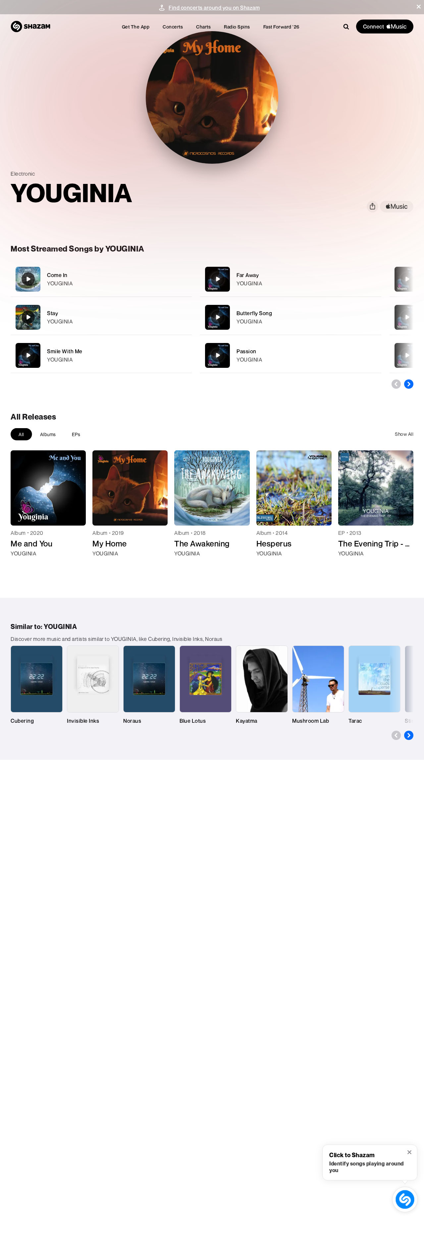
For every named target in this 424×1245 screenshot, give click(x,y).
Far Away (248, 275)
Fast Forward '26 (281, 26)
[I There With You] (407, 279)
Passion (246, 351)
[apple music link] (396, 206)
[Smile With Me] (101, 355)
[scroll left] (396, 384)
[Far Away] (290, 279)
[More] (183, 279)
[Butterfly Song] (290, 317)
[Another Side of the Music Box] (407, 355)
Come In (57, 275)
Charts (203, 26)
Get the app (136, 26)
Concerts (173, 26)
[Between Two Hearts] (407, 317)
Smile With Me (64, 351)
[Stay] (101, 317)
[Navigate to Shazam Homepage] (30, 26)
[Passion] (290, 355)
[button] (419, 6)
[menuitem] (135, 26)
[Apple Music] (23, 565)
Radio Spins (237, 26)
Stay (52, 313)
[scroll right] (408, 384)
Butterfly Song (254, 313)
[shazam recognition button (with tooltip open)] (404, 1199)
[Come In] (101, 279)
